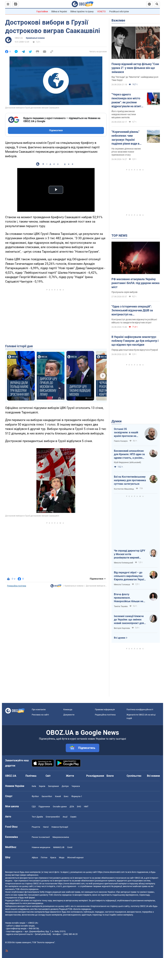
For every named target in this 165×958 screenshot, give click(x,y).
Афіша (35, 857)
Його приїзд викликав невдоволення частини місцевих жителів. (124, 114)
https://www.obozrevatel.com (111, 872)
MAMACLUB (58, 847)
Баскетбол (47, 796)
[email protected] (42, 934)
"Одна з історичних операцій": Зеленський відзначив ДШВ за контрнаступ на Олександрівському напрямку (132, 310)
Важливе (118, 20)
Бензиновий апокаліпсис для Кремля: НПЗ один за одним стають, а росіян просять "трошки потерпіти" (129, 454)
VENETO (101, 11)
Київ (34, 786)
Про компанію (39, 709)
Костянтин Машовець (124, 489)
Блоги (110, 775)
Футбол (35, 796)
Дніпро (65, 786)
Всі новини (153, 775)
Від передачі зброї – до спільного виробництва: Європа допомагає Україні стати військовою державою (130, 576)
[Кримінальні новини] (55, 586)
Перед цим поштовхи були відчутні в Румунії (135, 350)
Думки (116, 421)
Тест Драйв (37, 817)
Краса (53, 857)
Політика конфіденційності (139, 709)
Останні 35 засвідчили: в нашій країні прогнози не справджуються (126, 432)
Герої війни (42, 11)
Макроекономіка (61, 837)
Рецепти (36, 827)
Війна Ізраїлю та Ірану (82, 11)
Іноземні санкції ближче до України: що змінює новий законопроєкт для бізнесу (129, 620)
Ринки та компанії (41, 837)
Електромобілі (53, 817)
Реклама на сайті (40, 714)
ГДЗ (34, 806)
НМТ (86, 806)
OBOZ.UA (19, 38)
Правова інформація (105, 709)
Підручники (44, 806)
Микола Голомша (122, 584)
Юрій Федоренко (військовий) (127, 462)
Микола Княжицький (123, 563)
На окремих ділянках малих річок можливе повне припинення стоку (126, 151)
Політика (30, 775)
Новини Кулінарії (59, 827)
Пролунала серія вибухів (124, 292)
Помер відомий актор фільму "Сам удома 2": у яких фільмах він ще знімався (135, 68)
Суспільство (134, 775)
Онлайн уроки (60, 806)
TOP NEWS (119, 235)
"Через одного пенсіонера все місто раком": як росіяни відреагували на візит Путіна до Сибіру (126, 100)
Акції (65, 817)
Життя (70, 775)
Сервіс (73, 817)
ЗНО (79, 806)
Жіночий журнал (75, 857)
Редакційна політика (16, 586)
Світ (48, 775)
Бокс (66, 796)
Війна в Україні (59, 11)
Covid (69, 847)
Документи (68, 714)
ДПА (72, 806)
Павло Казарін (121, 441)
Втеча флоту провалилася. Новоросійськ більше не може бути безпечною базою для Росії (128, 598)
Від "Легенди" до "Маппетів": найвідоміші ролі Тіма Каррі (135, 78)
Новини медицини (41, 847)
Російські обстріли (119, 11)
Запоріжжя (53, 786)
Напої (46, 827)
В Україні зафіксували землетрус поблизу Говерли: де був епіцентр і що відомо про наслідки (135, 340)
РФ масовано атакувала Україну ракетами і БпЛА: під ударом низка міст (136, 283)
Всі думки (119, 637)
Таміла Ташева (121, 606)
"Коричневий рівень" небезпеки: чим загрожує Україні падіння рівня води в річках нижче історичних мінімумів (126, 138)
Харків (42, 786)
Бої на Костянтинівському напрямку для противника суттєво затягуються (130, 480)
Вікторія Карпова (122, 628)
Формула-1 (76, 796)
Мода (61, 857)
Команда (67, 709)
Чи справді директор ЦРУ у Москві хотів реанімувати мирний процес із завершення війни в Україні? (129, 554)
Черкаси (76, 786)
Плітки (44, 857)
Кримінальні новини (35, 38)
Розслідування (95, 775)
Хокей (58, 796)
